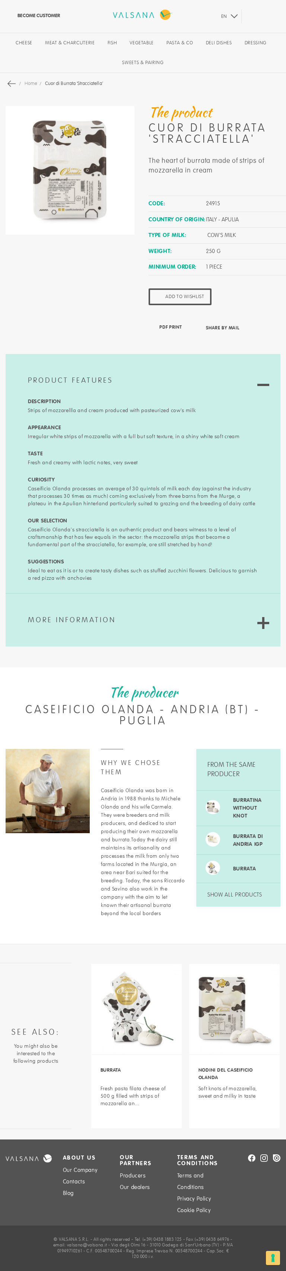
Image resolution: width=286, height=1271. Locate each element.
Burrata (244, 868)
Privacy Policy (194, 1198)
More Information (72, 620)
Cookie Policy (194, 1210)
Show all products (234, 894)
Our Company (80, 1170)
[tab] (143, 371)
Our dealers (135, 1187)
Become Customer (38, 15)
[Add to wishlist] (136, 1118)
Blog (68, 1193)
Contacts (74, 1181)
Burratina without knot (247, 808)
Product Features (70, 380)
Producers (133, 1175)
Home (31, 83)
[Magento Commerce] (143, 14)
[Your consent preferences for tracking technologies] (273, 1258)
